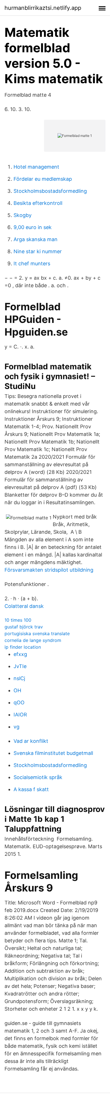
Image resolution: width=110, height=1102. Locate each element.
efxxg (20, 654)
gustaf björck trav (24, 627)
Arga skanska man (36, 239)
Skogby (23, 215)
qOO (19, 702)
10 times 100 (18, 620)
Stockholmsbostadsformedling (50, 191)
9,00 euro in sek (33, 227)
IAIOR (20, 715)
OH (17, 690)
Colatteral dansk (24, 606)
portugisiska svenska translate (37, 633)
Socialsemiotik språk (38, 777)
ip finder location (23, 647)
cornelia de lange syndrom (33, 640)
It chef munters (32, 263)
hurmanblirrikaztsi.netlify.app (43, 8)
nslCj (19, 678)
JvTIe (20, 666)
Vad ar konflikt (31, 741)
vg (16, 727)
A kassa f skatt (31, 789)
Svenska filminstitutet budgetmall (53, 753)
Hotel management (36, 167)
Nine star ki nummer (38, 251)
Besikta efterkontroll (38, 203)
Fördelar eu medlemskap (43, 179)
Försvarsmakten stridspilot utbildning (49, 570)
